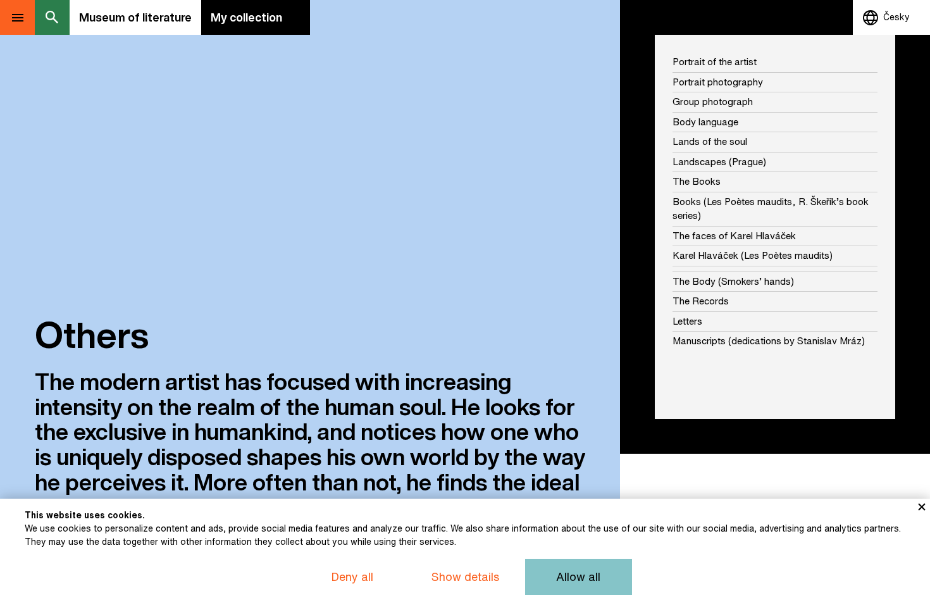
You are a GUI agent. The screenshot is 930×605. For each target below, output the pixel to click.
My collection (246, 17)
